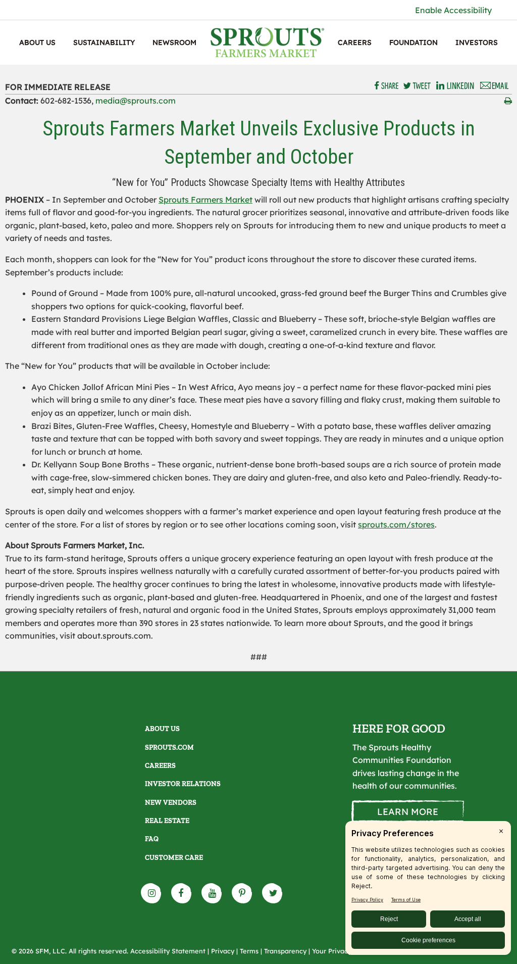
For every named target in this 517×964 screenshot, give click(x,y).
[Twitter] (417, 85)
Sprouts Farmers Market (205, 200)
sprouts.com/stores (396, 524)
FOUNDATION (413, 42)
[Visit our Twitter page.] (272, 893)
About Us (37, 42)
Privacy (222, 951)
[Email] (495, 85)
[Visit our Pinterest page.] (242, 893)
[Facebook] (387, 85)
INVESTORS (476, 42)
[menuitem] (37, 42)
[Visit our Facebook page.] (181, 893)
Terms (249, 951)
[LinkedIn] (455, 85)
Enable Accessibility (453, 10)
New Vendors (170, 802)
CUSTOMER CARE (174, 857)
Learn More (407, 811)
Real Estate (167, 820)
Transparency (285, 951)
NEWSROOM (174, 42)
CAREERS (355, 42)
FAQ (152, 839)
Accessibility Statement (167, 951)
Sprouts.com (169, 747)
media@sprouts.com (135, 100)
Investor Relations (183, 784)
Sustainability (104, 42)
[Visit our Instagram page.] (151, 893)
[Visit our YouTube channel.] (212, 893)
